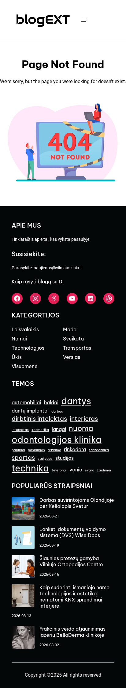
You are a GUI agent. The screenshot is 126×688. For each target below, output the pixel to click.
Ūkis (17, 357)
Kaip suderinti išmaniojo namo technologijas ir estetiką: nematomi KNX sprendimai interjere (74, 596)
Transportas (77, 348)
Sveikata (73, 339)
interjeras (84, 418)
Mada (69, 329)
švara (89, 470)
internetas (20, 430)
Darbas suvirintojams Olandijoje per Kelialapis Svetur (76, 503)
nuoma (81, 428)
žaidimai (104, 470)
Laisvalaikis (25, 329)
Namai (19, 339)
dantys (76, 401)
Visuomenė (25, 366)
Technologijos (28, 348)
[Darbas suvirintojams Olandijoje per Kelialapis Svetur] (23, 509)
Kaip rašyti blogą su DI (38, 282)
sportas (23, 457)
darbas (57, 411)
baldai (51, 402)
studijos (64, 458)
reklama (54, 450)
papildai (18, 450)
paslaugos (36, 450)
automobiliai (26, 402)
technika (30, 468)
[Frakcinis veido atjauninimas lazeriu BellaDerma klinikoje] (23, 638)
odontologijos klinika (57, 439)
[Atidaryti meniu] (83, 20)
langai (59, 429)
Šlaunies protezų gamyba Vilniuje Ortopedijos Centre (71, 561)
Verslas (71, 357)
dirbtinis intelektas (39, 418)
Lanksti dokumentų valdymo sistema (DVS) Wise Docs (72, 532)
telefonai (59, 470)
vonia (75, 470)
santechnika (99, 450)
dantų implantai (30, 411)
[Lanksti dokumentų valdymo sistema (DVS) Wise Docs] (23, 538)
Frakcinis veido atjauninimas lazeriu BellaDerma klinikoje (72, 632)
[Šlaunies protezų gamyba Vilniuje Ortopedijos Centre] (23, 567)
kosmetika (40, 430)
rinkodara (75, 449)
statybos (45, 458)
